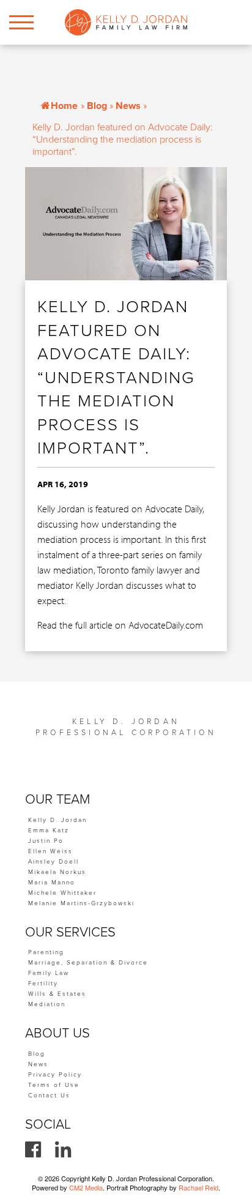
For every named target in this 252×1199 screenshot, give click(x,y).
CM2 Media (86, 1187)
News (128, 106)
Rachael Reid (198, 1187)
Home (64, 106)
